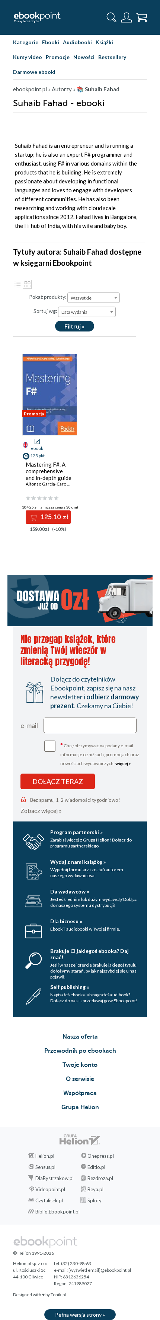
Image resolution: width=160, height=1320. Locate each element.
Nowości (84, 57)
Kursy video (27, 57)
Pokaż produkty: (48, 297)
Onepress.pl (100, 1156)
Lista (17, 284)
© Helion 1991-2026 (33, 1253)
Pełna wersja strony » (80, 1314)
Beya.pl (95, 1189)
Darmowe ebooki (34, 72)
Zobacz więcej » (41, 810)
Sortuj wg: (45, 311)
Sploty (94, 1200)
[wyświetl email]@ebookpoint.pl (99, 1270)
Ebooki (50, 42)
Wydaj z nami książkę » (78, 862)
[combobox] (93, 298)
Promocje (58, 57)
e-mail (29, 725)
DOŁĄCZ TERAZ (57, 781)
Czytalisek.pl (49, 1200)
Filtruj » (74, 326)
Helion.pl (44, 1156)
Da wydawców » (69, 891)
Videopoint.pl (50, 1189)
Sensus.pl (45, 1167)
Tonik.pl (58, 1294)
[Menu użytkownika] (126, 17)
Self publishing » (69, 987)
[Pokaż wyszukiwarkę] (111, 17)
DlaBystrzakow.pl (54, 1178)
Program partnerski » (76, 832)
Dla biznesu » (66, 921)
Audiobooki (77, 42)
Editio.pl (96, 1167)
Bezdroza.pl (100, 1178)
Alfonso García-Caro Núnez (53, 484)
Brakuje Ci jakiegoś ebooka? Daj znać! (89, 954)
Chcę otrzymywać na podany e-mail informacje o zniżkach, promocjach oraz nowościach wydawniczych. (99, 753)
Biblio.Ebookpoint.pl (57, 1212)
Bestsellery (112, 57)
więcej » (123, 763)
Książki (104, 42)
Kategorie (25, 42)
